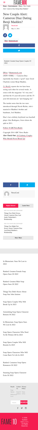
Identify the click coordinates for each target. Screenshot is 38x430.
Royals (12, 386)
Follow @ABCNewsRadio (12, 127)
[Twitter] (10, 35)
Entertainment (12, 6)
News (20, 6)
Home (5, 6)
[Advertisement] (19, 161)
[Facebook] (5, 35)
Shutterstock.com (13, 40)
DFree (6, 40)
